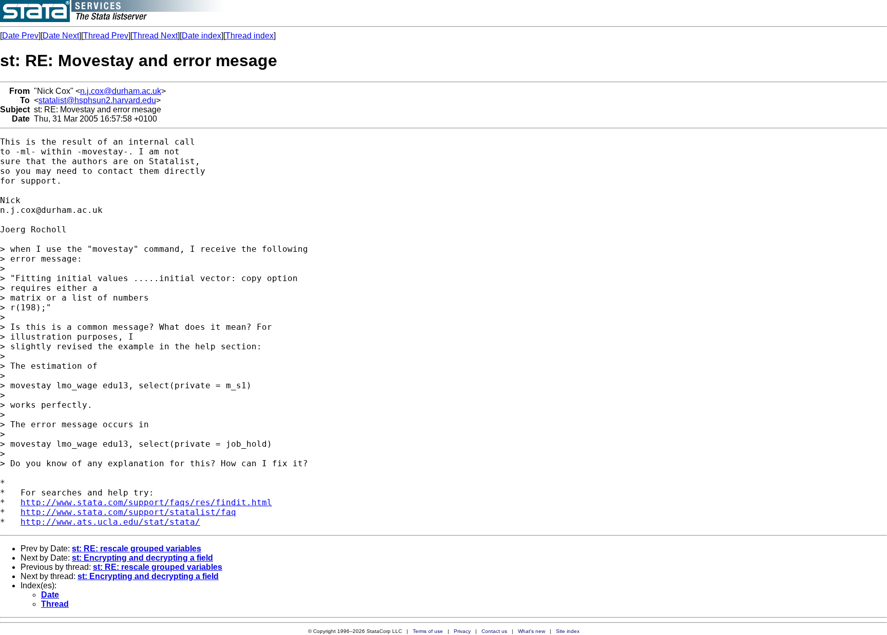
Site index (568, 631)
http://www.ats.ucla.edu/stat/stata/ (110, 522)
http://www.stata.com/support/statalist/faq (128, 512)
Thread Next (155, 35)
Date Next (61, 35)
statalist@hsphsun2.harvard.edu (97, 100)
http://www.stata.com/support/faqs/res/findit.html (146, 502)
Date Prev (20, 35)
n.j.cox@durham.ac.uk (120, 91)
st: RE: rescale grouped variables (136, 548)
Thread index (249, 35)
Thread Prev (105, 35)
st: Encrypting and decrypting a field (142, 557)
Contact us (494, 631)
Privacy (462, 631)
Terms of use (428, 631)
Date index (201, 35)
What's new (531, 631)
